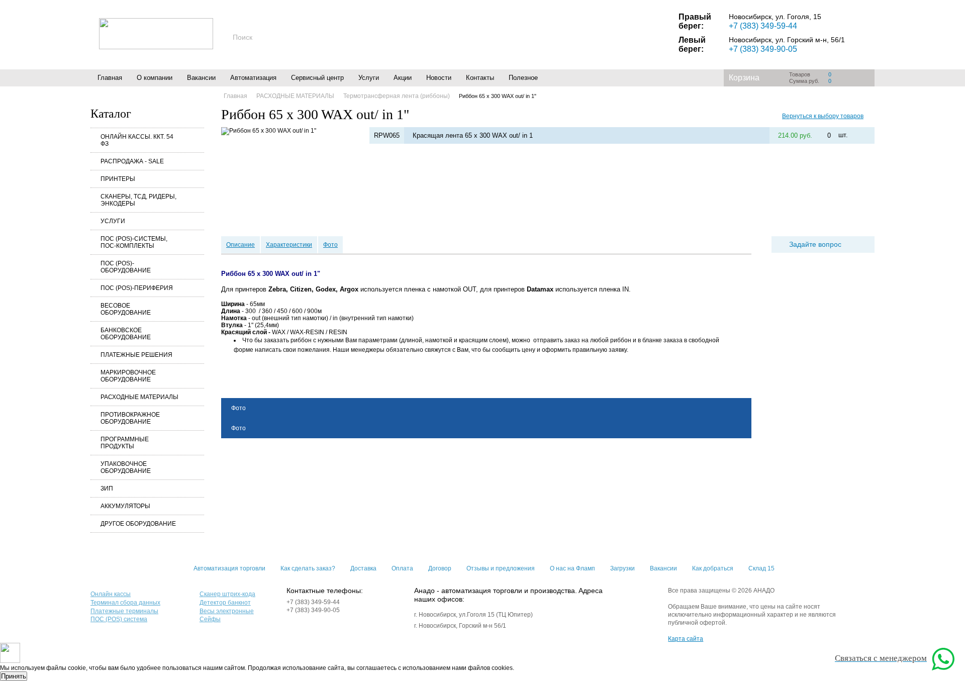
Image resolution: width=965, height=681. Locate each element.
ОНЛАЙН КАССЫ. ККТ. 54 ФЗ (137, 140)
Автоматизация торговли (229, 568)
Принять (13, 676)
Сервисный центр (317, 77)
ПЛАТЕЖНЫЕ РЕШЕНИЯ (136, 354)
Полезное (523, 77)
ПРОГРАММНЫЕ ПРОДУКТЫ (125, 443)
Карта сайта (685, 638)
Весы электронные (227, 611)
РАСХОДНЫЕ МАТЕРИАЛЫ (139, 397)
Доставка (363, 568)
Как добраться (712, 568)
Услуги (368, 77)
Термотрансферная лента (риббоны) (396, 96)
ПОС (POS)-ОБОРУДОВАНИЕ (126, 267)
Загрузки (622, 568)
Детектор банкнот (225, 602)
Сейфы (210, 619)
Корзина (744, 77)
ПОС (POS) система (118, 619)
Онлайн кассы (110, 594)
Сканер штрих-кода (227, 594)
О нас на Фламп (572, 568)
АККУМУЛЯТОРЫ (125, 506)
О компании (154, 77)
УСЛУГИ (113, 221)
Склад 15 (761, 568)
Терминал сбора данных (125, 602)
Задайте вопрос (815, 244)
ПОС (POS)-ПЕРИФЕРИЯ (137, 287)
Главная (110, 77)
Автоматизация (253, 77)
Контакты (480, 77)
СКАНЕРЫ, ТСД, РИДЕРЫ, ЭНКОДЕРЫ (138, 200)
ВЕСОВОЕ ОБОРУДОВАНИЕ (126, 309)
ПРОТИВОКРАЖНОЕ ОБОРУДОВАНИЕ (130, 418)
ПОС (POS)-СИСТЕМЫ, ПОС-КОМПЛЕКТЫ (134, 242)
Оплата (402, 568)
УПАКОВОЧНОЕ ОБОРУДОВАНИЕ (126, 467)
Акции (403, 77)
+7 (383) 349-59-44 (763, 26)
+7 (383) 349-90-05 (763, 49)
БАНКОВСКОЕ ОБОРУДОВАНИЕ (126, 334)
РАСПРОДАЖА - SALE (132, 161)
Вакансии (201, 77)
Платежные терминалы (124, 611)
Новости (438, 77)
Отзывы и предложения (500, 568)
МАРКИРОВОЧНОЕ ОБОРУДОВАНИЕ (128, 376)
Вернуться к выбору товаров (822, 116)
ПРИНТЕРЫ (118, 178)
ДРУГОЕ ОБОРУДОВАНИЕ (138, 523)
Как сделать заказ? (307, 568)
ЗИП (107, 488)
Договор (439, 568)
